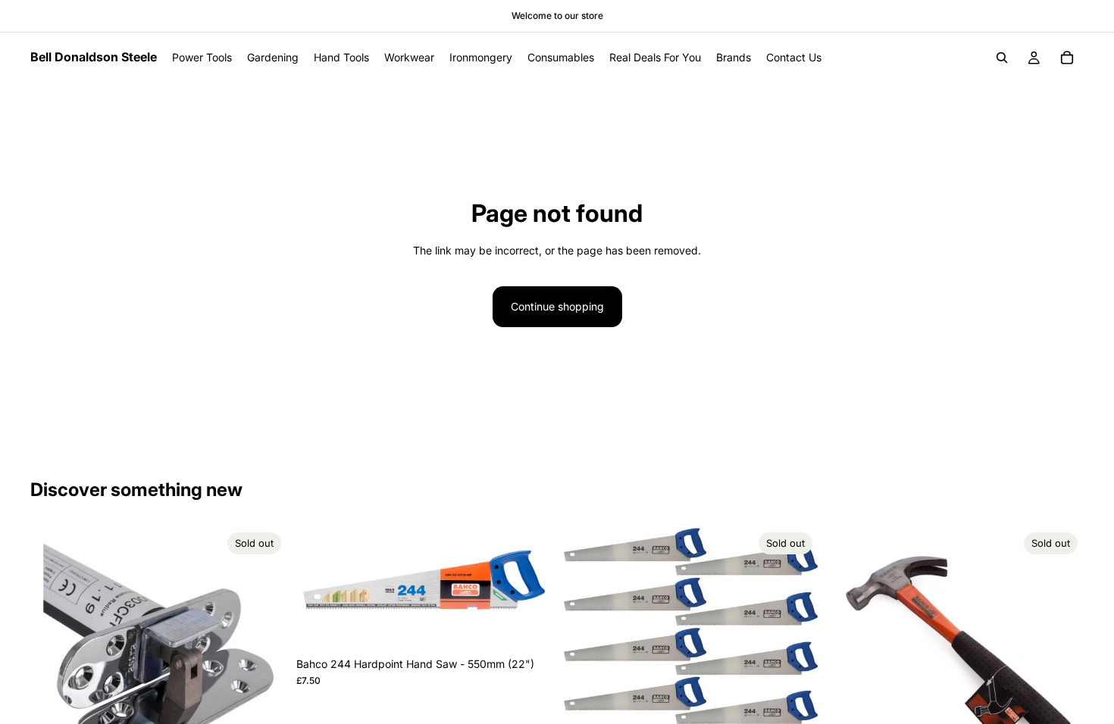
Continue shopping (557, 306)
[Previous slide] (584, 655)
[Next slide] (795, 655)
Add (542, 625)
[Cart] (1067, 57)
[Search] (1002, 57)
